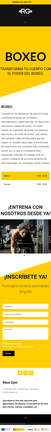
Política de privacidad (12, 344)
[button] (25, 22)
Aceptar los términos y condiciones (19, 347)
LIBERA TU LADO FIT (21, 2)
